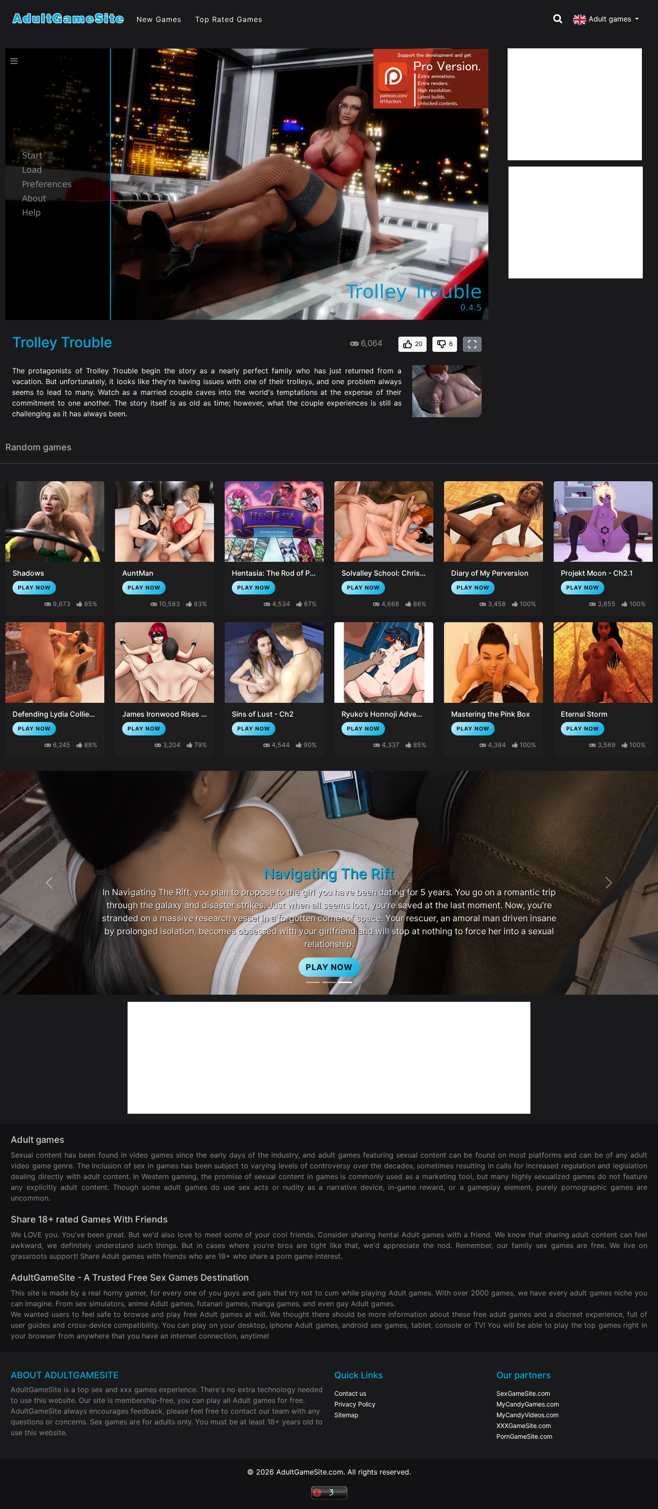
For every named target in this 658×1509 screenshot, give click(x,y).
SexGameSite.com (523, 1393)
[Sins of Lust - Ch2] (274, 662)
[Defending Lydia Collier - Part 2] (54, 662)
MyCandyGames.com (527, 1404)
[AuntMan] (164, 521)
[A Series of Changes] (329, 982)
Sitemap (346, 1415)
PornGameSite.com (524, 1436)
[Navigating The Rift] (345, 982)
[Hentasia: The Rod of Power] (274, 521)
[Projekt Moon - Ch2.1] (603, 521)
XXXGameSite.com (523, 1425)
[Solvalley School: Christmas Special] (383, 521)
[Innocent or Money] (313, 982)
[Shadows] (54, 521)
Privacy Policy (355, 1404)
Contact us (350, 1393)
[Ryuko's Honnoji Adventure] (383, 662)
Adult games (609, 18)
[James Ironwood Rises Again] (164, 662)
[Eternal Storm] (603, 662)
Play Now (34, 587)
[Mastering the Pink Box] (493, 662)
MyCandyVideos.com (527, 1415)
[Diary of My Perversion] (493, 521)
